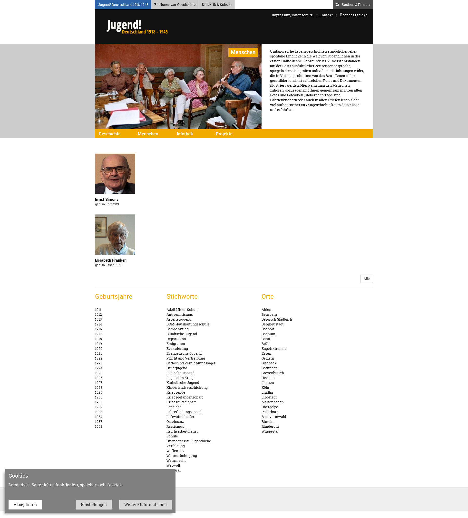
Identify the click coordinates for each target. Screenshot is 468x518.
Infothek (185, 134)
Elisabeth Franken (111, 260)
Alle (366, 278)
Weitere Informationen (145, 504)
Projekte (224, 134)
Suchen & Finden (356, 4)
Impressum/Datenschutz (292, 15)
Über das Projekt (353, 15)
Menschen (148, 134)
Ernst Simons (106, 199)
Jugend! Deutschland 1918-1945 (123, 3)
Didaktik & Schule (216, 3)
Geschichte (110, 134)
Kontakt (326, 15)
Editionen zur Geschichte (175, 3)
